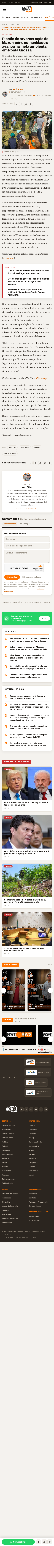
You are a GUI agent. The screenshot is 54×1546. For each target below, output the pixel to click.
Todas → (48, 965)
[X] (26, 104)
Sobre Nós (33, 1194)
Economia (6, 1150)
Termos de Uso (35, 1206)
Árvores (12, 447)
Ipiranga (32, 1158)
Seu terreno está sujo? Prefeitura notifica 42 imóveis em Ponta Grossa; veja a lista (27, 292)
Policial (5, 1146)
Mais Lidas (6, 1130)
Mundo (5, 1167)
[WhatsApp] (16, 104)
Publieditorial (7, 1183)
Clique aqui (8, 258)
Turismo (5, 1175)
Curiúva (32, 1167)
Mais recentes (10, 524)
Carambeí (33, 1130)
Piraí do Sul (33, 1171)
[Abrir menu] (4, 9)
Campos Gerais (36, 3)
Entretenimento (8, 1179)
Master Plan (34, 1216)
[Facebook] (21, 104)
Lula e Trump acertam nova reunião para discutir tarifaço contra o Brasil (28, 272)
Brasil (4, 1163)
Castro (32, 1125)
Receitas (5, 1210)
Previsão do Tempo (10, 1194)
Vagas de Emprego (10, 1206)
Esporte (5, 1158)
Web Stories (7, 1223)
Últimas (6, 17)
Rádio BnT (48, 3)
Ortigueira (33, 1163)
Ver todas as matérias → (27, 509)
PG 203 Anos (37, 17)
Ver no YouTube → (44, 1020)
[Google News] (46, 1109)
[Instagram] (45, 463)
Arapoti (32, 1150)
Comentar (14, 99)
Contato (32, 1198)
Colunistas (6, 1171)
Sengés (32, 1154)
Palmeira (32, 1134)
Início (5, 24)
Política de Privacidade (38, 1202)
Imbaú (31, 1175)
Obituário (6, 1202)
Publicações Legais (10, 1218)
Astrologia (6, 1214)
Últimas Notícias (8, 1125)
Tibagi (31, 1138)
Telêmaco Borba (35, 1142)
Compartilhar (19, 1542)
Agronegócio (7, 1154)
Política (15, 24)
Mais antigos (25, 524)
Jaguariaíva (34, 1146)
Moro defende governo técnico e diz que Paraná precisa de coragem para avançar (28, 281)
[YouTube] (36, 1109)
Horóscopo (6, 1198)
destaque (25, 447)
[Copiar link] (31, 104)
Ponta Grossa (20, 17)
